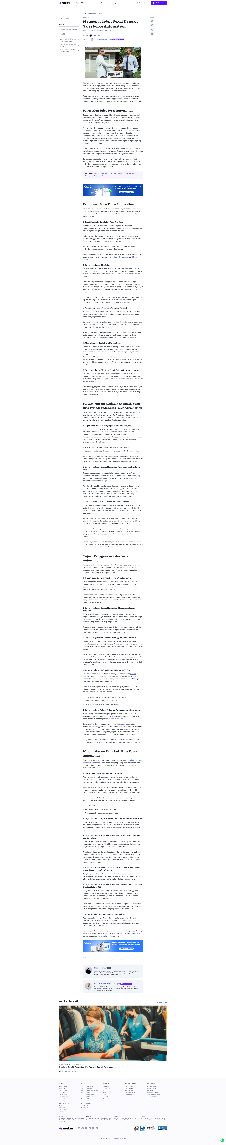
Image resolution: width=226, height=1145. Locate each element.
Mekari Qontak (63, 1090)
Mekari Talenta (63, 1086)
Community (106, 1099)
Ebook (105, 1090)
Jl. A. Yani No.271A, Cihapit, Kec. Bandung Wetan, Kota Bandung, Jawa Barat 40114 (126, 1119)
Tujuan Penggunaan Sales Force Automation (68, 45)
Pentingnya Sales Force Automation (66, 33)
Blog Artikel (106, 1088)
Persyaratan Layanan (153, 1096)
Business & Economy (97, 13)
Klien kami (150, 1090)
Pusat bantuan (129, 1086)
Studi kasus (106, 1086)
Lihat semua (161, 1002)
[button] (140, 3)
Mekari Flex (62, 1105)
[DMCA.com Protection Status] (162, 1128)
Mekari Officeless (64, 1096)
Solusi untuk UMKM (86, 1088)
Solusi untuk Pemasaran (88, 1099)
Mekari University (64, 1103)
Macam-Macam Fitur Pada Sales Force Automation (68, 50)
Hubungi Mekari (129, 1088)
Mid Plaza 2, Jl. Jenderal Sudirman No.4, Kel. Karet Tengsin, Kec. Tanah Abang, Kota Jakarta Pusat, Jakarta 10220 (71, 1120)
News (104, 1092)
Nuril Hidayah (97, 35)
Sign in (146, 3)
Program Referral (130, 1092)
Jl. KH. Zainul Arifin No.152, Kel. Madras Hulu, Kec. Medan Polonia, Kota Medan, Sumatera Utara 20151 (154, 1119)
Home (84, 13)
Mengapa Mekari (152, 1088)
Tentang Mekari (151, 1086)
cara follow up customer (114, 719)
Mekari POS (62, 1111)
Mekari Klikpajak (63, 1099)
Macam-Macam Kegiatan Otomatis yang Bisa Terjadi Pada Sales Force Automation (68, 39)
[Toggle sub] (78, 34)
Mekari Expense (63, 1094)
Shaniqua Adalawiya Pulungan (103, 39)
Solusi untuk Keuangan (87, 1094)
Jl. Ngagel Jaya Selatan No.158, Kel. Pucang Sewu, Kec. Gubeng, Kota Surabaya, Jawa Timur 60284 (98, 1119)
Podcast (105, 1096)
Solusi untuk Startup (87, 1086)
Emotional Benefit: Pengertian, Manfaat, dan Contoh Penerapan (86, 1067)
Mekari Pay (62, 1107)
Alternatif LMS (85, 1107)
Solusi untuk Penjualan (87, 1096)
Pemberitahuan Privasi (153, 1094)
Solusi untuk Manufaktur (88, 1101)
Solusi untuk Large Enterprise (89, 1090)
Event (104, 1094)
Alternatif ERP (85, 1105)
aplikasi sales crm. (101, 854)
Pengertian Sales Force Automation (68, 29)
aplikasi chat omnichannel (120, 724)
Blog (88, 13)
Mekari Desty (63, 1101)
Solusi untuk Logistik (87, 1103)
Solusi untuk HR (85, 1092)
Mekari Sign (62, 1092)
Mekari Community (130, 1090)
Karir (152, 1092)
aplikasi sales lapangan (120, 257)
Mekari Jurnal (63, 1088)
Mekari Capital (63, 1109)
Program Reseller (130, 1094)
